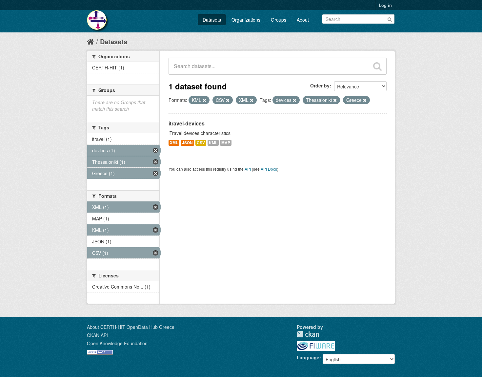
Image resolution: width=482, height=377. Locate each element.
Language (308, 357)
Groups (278, 19)
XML (174, 142)
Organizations (245, 19)
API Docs (269, 169)
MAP (225, 142)
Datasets (212, 19)
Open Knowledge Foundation (117, 343)
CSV (201, 142)
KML (213, 142)
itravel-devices (187, 123)
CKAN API (97, 335)
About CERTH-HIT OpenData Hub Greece (130, 327)
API (248, 169)
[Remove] (204, 100)
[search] (377, 66)
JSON (187, 142)
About (303, 19)
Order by (320, 85)
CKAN (308, 334)
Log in (385, 5)
